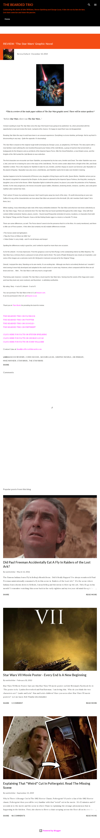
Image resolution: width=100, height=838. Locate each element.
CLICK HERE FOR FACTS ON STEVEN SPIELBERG (25, 334)
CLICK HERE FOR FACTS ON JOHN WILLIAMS (23, 342)
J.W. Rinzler (78, 357)
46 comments (18, 816)
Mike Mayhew (10, 361)
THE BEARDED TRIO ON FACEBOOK (19, 316)
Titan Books (17, 305)
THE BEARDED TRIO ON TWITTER (18, 320)
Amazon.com (40, 293)
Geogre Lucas (47, 357)
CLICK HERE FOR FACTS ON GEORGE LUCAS (23, 338)
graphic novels (63, 357)
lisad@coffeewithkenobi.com (29, 349)
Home (7, 19)
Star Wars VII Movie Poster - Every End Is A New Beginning (44, 675)
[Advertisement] (50, 461)
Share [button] (6, 365)
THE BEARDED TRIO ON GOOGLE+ (18, 323)
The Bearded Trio (18, 5)
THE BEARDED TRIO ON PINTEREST (19, 327)
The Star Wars (36, 361)
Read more (91, 594)
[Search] (89, 4)
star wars (22, 361)
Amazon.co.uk (32, 296)
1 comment (17, 703)
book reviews (17, 357)
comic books (32, 357)
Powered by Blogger (51, 830)
